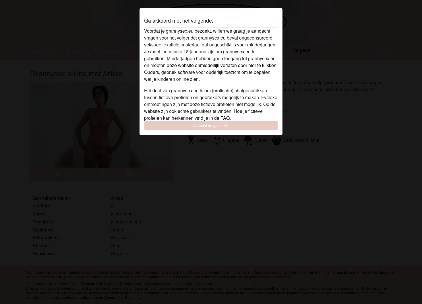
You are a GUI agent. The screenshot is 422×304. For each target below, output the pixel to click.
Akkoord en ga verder (211, 125)
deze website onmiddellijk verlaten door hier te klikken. (222, 65)
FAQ (225, 118)
